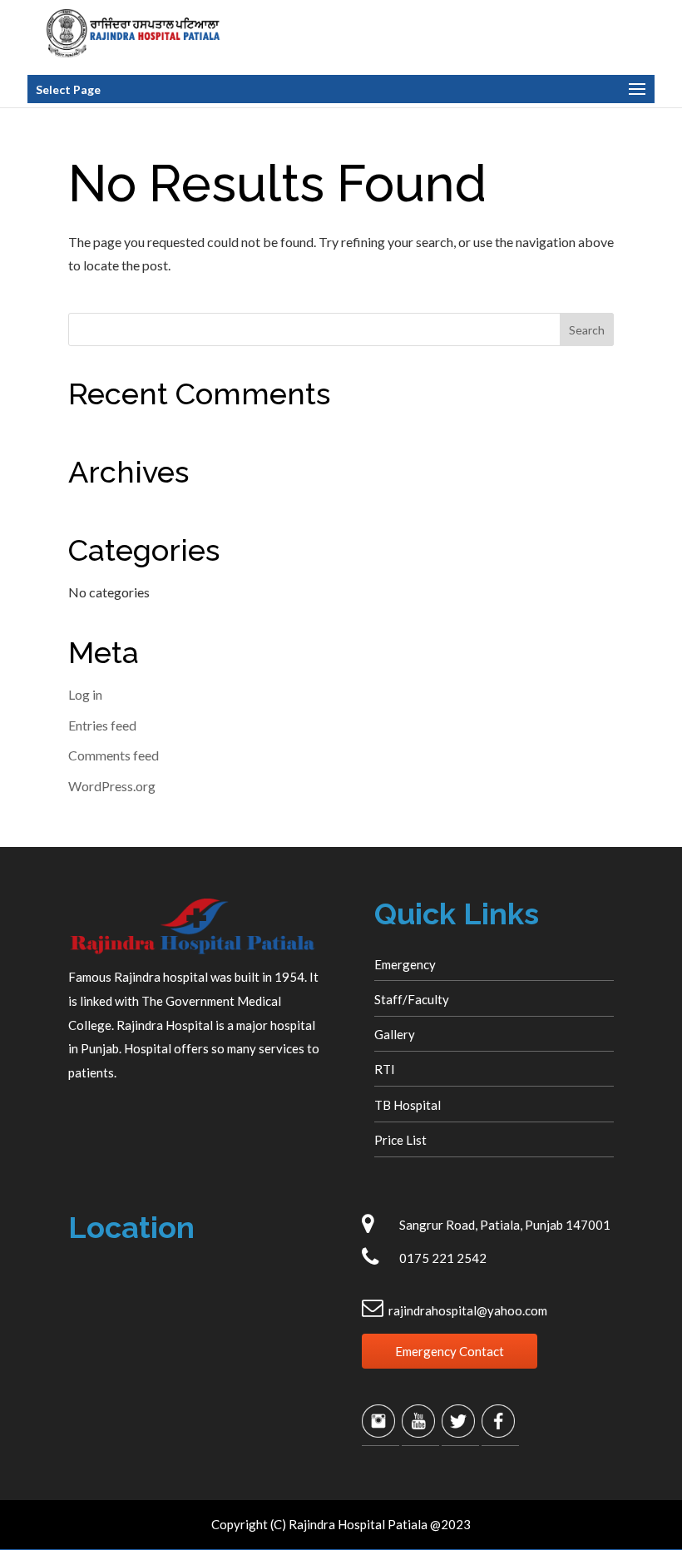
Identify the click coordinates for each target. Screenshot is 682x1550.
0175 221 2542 (443, 1257)
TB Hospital (407, 1104)
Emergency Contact (449, 1351)
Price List (400, 1139)
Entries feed (102, 725)
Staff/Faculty (411, 999)
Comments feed (113, 755)
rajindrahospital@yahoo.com (467, 1310)
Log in (85, 694)
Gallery (394, 1034)
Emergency (405, 964)
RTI (384, 1069)
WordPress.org (112, 786)
